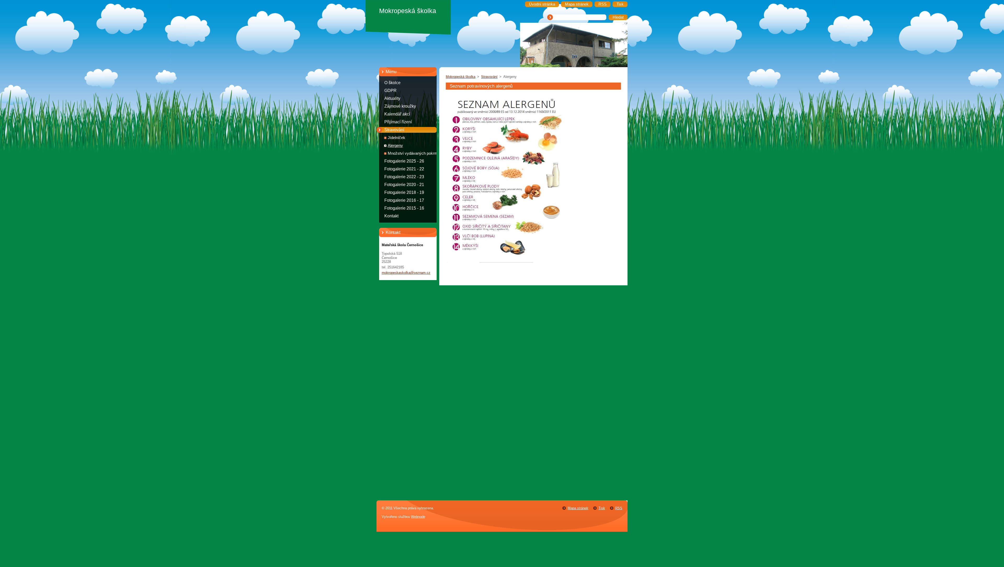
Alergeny (395, 145)
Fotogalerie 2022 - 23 (404, 177)
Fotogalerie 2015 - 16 (404, 208)
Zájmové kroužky (400, 106)
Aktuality (392, 98)
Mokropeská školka (460, 77)
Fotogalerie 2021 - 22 (404, 169)
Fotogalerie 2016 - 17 (404, 200)
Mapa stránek (578, 508)
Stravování (394, 130)
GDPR (390, 90)
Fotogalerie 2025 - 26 (404, 161)
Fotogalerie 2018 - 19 (404, 192)
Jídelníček (396, 138)
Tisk (601, 508)
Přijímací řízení (398, 122)
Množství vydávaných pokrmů (414, 153)
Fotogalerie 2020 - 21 (404, 184)
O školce (392, 82)
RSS (618, 508)
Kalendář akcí (397, 114)
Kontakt (391, 216)
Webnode (418, 517)
